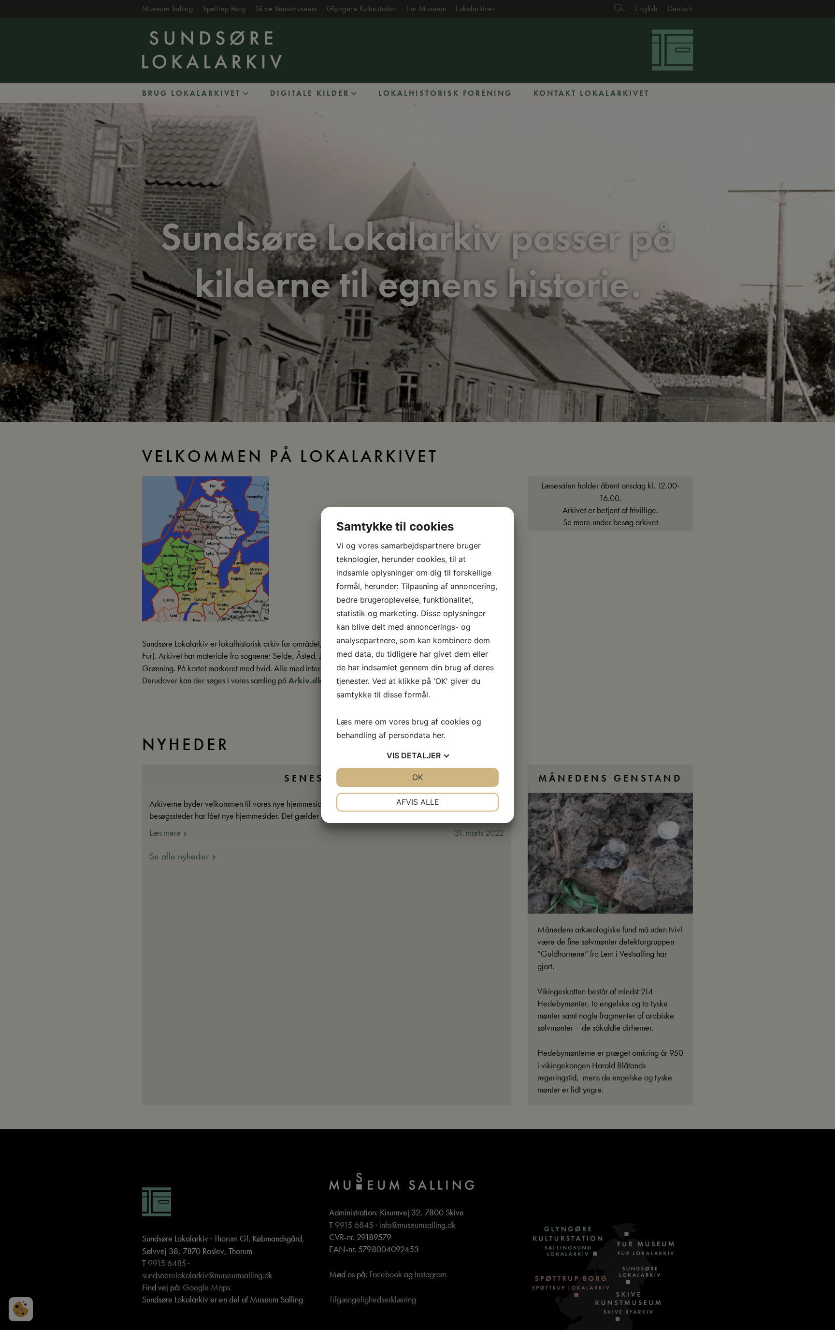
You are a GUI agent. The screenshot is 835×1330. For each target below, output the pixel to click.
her (438, 735)
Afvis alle (417, 802)
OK (417, 777)
